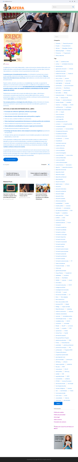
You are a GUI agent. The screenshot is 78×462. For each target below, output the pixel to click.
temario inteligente (60, 388)
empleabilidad (59, 203)
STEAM (58, 381)
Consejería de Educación (62, 131)
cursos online (69, 155)
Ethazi (66, 215)
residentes (69, 364)
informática (58, 282)
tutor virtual (58, 395)
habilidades (58, 275)
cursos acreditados (60, 150)
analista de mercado (60, 73)
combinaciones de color (61, 121)
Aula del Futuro (59, 80)
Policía (57, 342)
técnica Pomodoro (66, 381)
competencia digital (60, 126)
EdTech (67, 184)
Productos (58, 53)
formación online (60, 246)
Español (7, 164)
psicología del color (60, 357)
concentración (59, 128)
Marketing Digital (60, 50)
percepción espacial (61, 335)
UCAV (65, 395)
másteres (70, 311)
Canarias (58, 100)
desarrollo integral (60, 174)
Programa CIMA (68, 350)
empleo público (59, 205)
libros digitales (64, 297)
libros (57, 297)
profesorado (59, 350)
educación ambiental (61, 191)
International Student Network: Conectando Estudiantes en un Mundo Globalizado (42, 196)
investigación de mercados (62, 289)
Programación (66, 53)
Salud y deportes (60, 55)
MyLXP (63, 325)
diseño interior (59, 184)
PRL (70, 347)
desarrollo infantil (60, 172)
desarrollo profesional (61, 177)
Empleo (58, 45)
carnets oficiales (60, 102)
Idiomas (58, 48)
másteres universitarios (61, 313)
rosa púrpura (59, 369)
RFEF (63, 366)
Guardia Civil (68, 273)
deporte (58, 167)
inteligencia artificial (60, 287)
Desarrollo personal (11, 11)
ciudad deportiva (60, 116)
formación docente (60, 239)
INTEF (70, 285)
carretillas (68, 102)
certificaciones (59, 107)
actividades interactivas (67, 64)
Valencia (67, 398)
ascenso (67, 78)
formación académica (61, 227)
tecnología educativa (61, 386)
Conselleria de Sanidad (61, 133)
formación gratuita (60, 244)
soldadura (67, 378)
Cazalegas (64, 104)
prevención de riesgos (61, 347)
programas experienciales (62, 354)
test (57, 390)
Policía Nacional (65, 342)
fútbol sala (58, 268)
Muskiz (57, 325)
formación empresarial (61, 241)
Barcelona (58, 90)
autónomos (58, 88)
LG (69, 294)
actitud (57, 64)
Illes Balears (65, 277)
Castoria (58, 104)
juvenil (65, 292)
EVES (63, 217)
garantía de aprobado (61, 270)
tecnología (70, 383)
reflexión (65, 362)
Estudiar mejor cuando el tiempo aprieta (26, 194)
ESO (71, 210)
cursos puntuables (60, 160)
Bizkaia (65, 92)
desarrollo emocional (61, 169)
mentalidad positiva (67, 316)
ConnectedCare (69, 128)
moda (70, 318)
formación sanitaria (60, 258)
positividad (58, 345)
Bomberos (69, 95)
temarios (69, 388)
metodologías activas (61, 318)
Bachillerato (67, 88)
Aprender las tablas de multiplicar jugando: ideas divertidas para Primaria (10, 195)
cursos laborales (60, 155)
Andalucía (70, 73)
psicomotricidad (60, 359)
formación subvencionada (62, 261)
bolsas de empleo (60, 95)
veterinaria (58, 400)
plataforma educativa (61, 340)
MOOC (68, 321)
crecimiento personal (61, 143)
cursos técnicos (59, 165)
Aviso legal (57, 417)
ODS (70, 328)
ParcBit (66, 333)
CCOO (71, 104)
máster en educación (61, 311)
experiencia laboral (60, 222)
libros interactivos (60, 299)
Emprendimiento (66, 45)
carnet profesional (66, 100)
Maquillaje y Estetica (67, 48)
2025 (57, 61)
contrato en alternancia (61, 136)
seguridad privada (60, 376)
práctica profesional (68, 345)
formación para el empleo (62, 249)
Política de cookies (59, 412)
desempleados (59, 179)
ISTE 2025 (58, 292)
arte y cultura (59, 78)
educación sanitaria (60, 198)
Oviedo (66, 330)
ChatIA (62, 112)
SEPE (68, 376)
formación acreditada (61, 229)
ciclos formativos (60, 114)
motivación (58, 323)
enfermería (58, 208)
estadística (65, 213)
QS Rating (58, 362)
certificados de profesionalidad (63, 109)
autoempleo (59, 85)
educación (58, 186)
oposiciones (59, 330)
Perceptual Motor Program (62, 338)
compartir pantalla (67, 124)
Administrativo (59, 66)
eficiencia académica (61, 201)
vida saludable (66, 400)
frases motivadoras (60, 263)
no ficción (70, 325)
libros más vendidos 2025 (62, 301)
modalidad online (60, 321)
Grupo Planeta (59, 273)
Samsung (66, 371)
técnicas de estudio (60, 383)
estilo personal (59, 215)
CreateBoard (59, 140)
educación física (60, 196)
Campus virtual (64, 97)
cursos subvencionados (61, 162)
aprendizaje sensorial (61, 76)
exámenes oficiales (60, 220)
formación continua (60, 232)
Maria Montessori (60, 309)
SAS (63, 374)
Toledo (71, 390)
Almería (71, 68)
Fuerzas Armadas (60, 265)
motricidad (66, 323)
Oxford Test (59, 333)
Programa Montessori (61, 352)
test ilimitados (63, 390)
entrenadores (67, 208)
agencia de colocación (61, 68)
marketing (69, 309)
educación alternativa (61, 189)
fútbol (68, 265)
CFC (57, 112)
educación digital (60, 193)
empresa (68, 205)
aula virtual (68, 80)
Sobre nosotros (58, 419)
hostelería (66, 275)
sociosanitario (59, 378)
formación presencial (61, 253)
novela (57, 328)
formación (58, 225)
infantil (70, 280)
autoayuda (67, 83)
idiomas (57, 277)
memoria (58, 316)
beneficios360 (66, 90)
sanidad (57, 374)
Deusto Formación (60, 181)
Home (4, 11)
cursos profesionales (61, 157)
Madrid (67, 304)
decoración (69, 165)
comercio (58, 124)
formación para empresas (62, 251)
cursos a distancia (60, 148)
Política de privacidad (59, 414)
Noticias (68, 50)
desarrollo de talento (67, 167)
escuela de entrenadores (62, 210)
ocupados (64, 328)
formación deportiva (61, 237)
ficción (69, 222)
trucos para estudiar (60, 393)
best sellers (58, 92)
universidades (59, 398)
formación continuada (61, 234)
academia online (65, 61)
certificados (68, 107)
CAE (57, 97)
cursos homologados (61, 152)
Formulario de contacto (60, 422)
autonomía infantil (68, 85)
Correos (67, 138)
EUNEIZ (58, 217)
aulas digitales (59, 83)
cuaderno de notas (60, 145)
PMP (70, 340)
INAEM (57, 280)
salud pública (59, 371)
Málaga (57, 306)
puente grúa (69, 359)
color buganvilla (59, 119)
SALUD (66, 369)
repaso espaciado (60, 364)
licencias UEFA (59, 304)
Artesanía (58, 43)
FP (71, 261)
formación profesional (61, 256)
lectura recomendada (61, 294)
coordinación (59, 138)
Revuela (58, 366)
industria (64, 280)
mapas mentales (66, 306)
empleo (67, 203)
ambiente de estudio (61, 71)
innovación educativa (61, 285)
